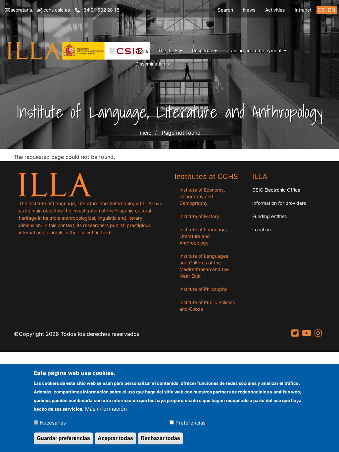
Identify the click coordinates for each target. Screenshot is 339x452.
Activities (275, 10)
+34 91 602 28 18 (100, 10)
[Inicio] (80, 50)
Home (141, 50)
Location (261, 229)
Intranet (303, 10)
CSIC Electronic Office (276, 190)
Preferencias (190, 423)
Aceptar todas (115, 438)
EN (331, 10)
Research (203, 50)
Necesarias (53, 423)
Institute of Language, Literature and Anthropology (203, 236)
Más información (106, 408)
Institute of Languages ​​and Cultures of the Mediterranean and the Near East (204, 266)
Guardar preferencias (63, 438)
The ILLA (168, 50)
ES (321, 10)
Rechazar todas (160, 438)
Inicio (145, 132)
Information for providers (279, 203)
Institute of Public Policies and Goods (207, 305)
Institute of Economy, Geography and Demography (202, 196)
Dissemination (151, 64)
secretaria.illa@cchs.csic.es (40, 10)
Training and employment (255, 50)
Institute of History (199, 216)
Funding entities (269, 216)
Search (225, 10)
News (249, 10)
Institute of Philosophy (203, 289)
